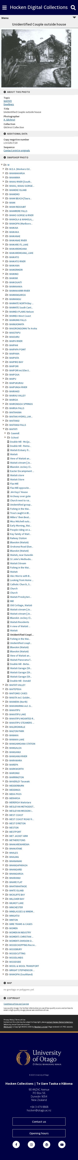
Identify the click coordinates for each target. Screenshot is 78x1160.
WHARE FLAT (15, 882)
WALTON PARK (16, 731)
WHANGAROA (16, 873)
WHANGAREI (15, 869)
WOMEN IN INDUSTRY (20, 932)
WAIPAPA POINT (17, 349)
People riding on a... (20, 529)
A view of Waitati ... (20, 626)
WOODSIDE (15, 961)
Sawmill (15, 433)
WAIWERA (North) (18, 701)
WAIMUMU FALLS (17, 320)
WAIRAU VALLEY (17, 395)
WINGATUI (14, 915)
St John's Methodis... (21, 559)
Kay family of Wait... (20, 534)
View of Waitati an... (20, 458)
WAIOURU (14, 336)
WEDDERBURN (16, 785)
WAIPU (12, 378)
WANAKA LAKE (16, 739)
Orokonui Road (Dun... (21, 546)
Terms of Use (20, 1019)
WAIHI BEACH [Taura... (20, 198)
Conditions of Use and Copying (16, 1004)
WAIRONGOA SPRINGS (21, 404)
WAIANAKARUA (17, 173)
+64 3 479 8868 (39, 1107)
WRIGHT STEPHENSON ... (22, 970)
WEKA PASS (15, 794)
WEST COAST (16, 815)
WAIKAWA (14, 265)
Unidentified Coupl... (22, 634)
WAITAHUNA (15, 412)
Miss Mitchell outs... (20, 521)
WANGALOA (15, 748)
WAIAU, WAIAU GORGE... (21, 185)
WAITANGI (14, 420)
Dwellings (9, 104)
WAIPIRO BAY (16, 362)
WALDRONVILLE (17, 727)
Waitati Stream (18, 563)
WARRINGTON (16, 777)
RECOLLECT (8, 1027)
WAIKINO (14, 274)
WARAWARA (15, 760)
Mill (12, 601)
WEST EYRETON (17, 823)
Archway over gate (20, 496)
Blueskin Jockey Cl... (21, 466)
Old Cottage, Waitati (21, 605)
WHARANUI (14, 878)
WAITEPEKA (15, 689)
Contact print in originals (17, 150)
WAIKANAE (14, 236)
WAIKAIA (13, 227)
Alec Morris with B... (20, 576)
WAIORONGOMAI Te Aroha (23, 328)
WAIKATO (14, 257)
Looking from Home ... (22, 580)
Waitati (14, 454)
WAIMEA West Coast (20, 315)
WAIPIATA (14, 357)
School (15, 437)
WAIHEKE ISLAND (18, 190)
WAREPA (13, 764)
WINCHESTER (16, 907)
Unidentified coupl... (21, 643)
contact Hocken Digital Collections (60, 1022)
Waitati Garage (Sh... (21, 668)
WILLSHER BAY (16, 898)
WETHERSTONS (17, 840)
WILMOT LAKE (16, 903)
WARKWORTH (16, 768)
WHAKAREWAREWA (19, 844)
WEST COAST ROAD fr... (21, 819)
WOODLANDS (16, 957)
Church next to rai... (20, 500)
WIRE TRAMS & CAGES (20, 924)
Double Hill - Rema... (20, 446)
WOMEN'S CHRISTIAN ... (21, 936)
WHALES (13, 852)
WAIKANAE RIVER (18, 240)
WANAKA (14, 735)
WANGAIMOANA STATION (22, 743)
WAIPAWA (14, 353)
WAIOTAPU (14, 332)
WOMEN (13, 928)
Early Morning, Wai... (20, 525)
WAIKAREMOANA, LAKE (21, 253)
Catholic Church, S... (20, 584)
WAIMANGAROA (17, 295)
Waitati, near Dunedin (21, 555)
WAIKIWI (13, 278)
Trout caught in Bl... (20, 513)
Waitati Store (17, 479)
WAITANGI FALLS (17, 425)
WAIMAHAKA (15, 286)
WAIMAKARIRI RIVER (19, 290)
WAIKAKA (14, 232)
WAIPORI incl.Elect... (19, 370)
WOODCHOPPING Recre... (22, 945)
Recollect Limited (40, 1027)
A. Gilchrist (9, 119)
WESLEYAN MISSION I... (21, 810)
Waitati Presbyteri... (20, 597)
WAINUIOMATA (16, 324)
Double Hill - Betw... (20, 664)
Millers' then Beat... (20, 517)
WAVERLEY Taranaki (19, 781)
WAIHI (12, 202)
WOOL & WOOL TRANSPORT (24, 966)
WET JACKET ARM (18, 836)
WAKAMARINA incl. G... (20, 706)
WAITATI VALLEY (17, 685)
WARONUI (14, 773)
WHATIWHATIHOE (18, 886)
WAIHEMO (14, 194)
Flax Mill (14, 483)
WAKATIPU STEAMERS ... (21, 722)
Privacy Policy (9, 1019)
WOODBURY (15, 949)
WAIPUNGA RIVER (18, 387)
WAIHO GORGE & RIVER (21, 215)
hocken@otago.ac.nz (39, 1110)
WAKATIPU (14, 710)
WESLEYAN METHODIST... (22, 806)
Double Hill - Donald (20, 680)
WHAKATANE (15, 848)
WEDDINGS (14, 789)
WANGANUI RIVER (18, 756)
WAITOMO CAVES (18, 693)
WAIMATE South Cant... (21, 307)
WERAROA (14, 798)
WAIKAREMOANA (18, 248)
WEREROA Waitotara (20, 802)
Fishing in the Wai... (20, 508)
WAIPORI (14, 366)
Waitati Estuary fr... (20, 450)
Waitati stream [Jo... (21, 462)
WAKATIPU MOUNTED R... (22, 718)
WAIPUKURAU (16, 383)
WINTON (13, 919)
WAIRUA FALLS (16, 408)
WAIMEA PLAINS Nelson (21, 311)
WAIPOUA (14, 374)
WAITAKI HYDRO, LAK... (21, 416)
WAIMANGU (15, 299)
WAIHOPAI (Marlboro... (20, 223)
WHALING (14, 857)
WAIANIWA (14, 177)
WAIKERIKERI (16, 269)
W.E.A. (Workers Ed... (20, 169)
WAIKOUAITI (15, 282)
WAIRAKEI (14, 391)
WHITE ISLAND (16, 890)
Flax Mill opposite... (20, 487)
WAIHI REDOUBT (17, 206)
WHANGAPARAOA (18, 865)
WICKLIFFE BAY (17, 894)
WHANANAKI (15, 861)
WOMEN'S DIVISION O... (21, 940)
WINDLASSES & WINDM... (21, 911)
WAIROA (13, 399)
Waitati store (17, 475)
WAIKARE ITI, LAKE (18, 244)
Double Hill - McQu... (20, 441)
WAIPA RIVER (15, 341)
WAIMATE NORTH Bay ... (21, 303)
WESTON (14, 827)
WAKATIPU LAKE (17, 714)
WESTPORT (15, 831)
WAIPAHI (13, 345)
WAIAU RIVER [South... (20, 181)
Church (14, 588)
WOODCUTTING (17, 953)
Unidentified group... (21, 504)
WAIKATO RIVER (17, 261)
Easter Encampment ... (22, 471)
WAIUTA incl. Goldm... (20, 697)
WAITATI (13, 429)
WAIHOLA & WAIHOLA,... (21, 219)
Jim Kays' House (19, 492)
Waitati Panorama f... (21, 659)
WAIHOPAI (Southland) (21, 974)
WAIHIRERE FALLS (18, 211)
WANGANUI (15, 752)
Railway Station (18, 538)
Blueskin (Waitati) (19, 542)
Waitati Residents (19, 622)
